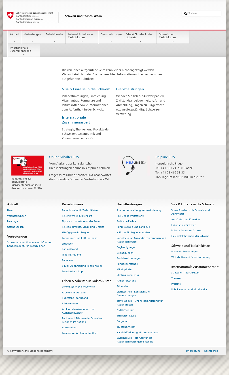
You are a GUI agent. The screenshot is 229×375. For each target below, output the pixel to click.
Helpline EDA (165, 157)
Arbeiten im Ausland (74, 292)
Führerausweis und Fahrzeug (133, 227)
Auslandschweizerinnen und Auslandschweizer (78, 311)
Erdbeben (67, 243)
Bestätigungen (125, 252)
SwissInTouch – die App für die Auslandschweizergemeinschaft (135, 340)
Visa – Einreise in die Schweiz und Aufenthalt (190, 212)
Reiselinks (67, 260)
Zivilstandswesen (126, 326)
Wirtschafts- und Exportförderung (190, 257)
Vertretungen (32, 34)
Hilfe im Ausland (71, 255)
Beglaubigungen (126, 247)
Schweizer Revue (126, 315)
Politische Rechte (126, 221)
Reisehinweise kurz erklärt (77, 216)
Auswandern (69, 327)
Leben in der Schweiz (183, 225)
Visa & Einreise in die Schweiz (139, 36)
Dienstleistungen (111, 34)
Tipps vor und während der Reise (81, 221)
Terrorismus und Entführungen (80, 238)
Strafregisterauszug (128, 275)
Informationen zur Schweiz (187, 230)
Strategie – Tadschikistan (185, 272)
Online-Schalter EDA (64, 157)
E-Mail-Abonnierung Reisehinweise (82, 265)
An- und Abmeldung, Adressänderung (139, 210)
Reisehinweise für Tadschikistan (80, 210)
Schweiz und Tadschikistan (167, 36)
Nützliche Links (125, 310)
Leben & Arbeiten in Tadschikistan (80, 36)
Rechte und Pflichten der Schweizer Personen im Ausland (82, 320)
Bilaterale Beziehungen (184, 251)
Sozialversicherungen (129, 258)
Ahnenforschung (126, 280)
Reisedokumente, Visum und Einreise (83, 227)
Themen (176, 278)
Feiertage (12, 221)
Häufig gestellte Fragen (75, 232)
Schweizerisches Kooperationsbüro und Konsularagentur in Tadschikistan (29, 244)
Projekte (176, 283)
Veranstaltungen (16, 216)
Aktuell (14, 34)
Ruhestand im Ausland (75, 298)
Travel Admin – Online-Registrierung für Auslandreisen (140, 303)
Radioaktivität (70, 249)
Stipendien (123, 286)
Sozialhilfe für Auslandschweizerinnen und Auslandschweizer (141, 240)
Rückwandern (70, 303)
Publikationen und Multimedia (189, 289)
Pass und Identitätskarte (130, 216)
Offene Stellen (15, 227)
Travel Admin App (72, 271)
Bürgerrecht (123, 321)
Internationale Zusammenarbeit (20, 49)
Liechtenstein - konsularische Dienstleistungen (133, 293)
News (10, 210)
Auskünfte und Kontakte (185, 219)
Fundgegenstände (127, 264)
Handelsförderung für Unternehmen (138, 332)
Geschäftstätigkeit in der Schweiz (190, 236)
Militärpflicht (124, 269)
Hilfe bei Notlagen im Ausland (134, 232)
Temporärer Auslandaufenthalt (80, 333)
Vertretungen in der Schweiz (78, 287)
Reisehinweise (54, 34)
